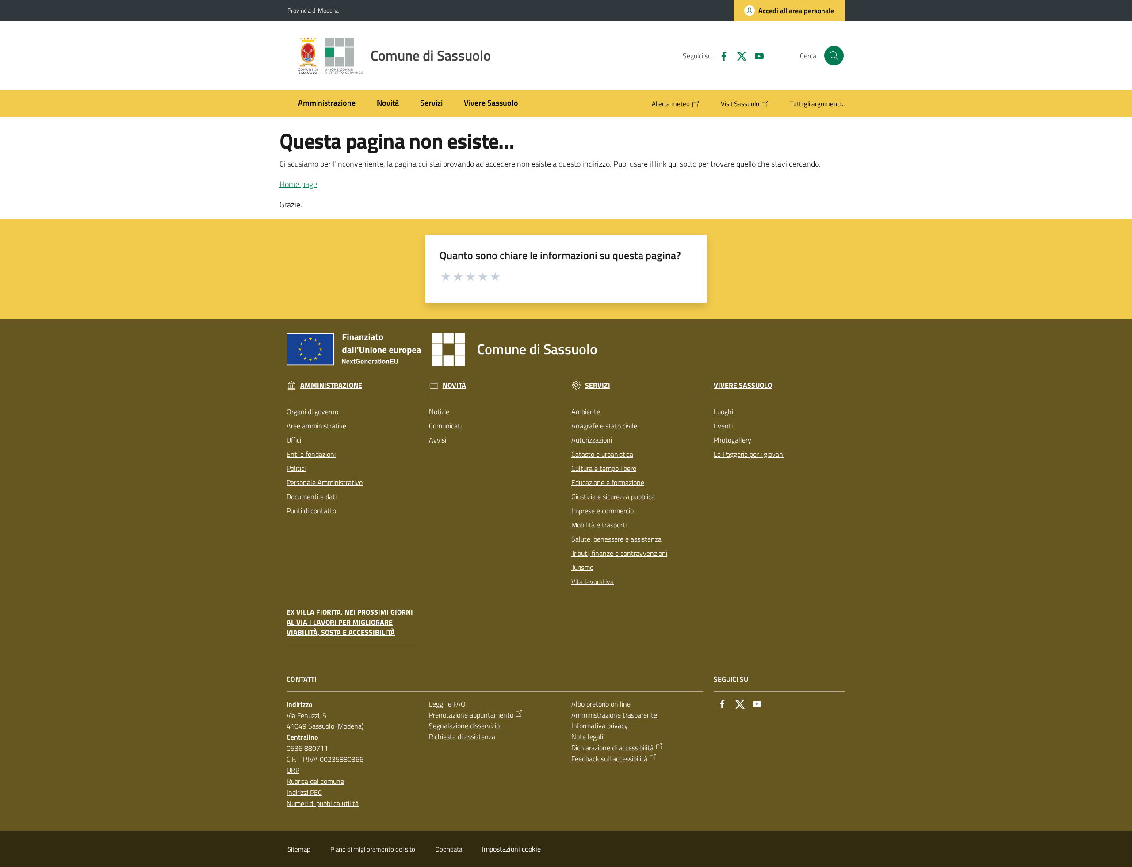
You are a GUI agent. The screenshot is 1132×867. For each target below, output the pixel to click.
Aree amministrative (316, 425)
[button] (834, 55)
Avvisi (437, 440)
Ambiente (585, 411)
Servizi (597, 385)
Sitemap (298, 849)
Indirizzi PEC (304, 792)
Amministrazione (331, 385)
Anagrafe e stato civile (604, 425)
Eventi (723, 425)
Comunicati (445, 425)
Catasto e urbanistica (602, 454)
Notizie (439, 411)
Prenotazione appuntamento (471, 715)
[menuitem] (326, 103)
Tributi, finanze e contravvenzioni (619, 553)
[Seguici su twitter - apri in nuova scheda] (738, 55)
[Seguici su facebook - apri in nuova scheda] (720, 55)
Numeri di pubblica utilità (323, 803)
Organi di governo (312, 411)
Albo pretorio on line (601, 704)
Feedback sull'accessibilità (609, 758)
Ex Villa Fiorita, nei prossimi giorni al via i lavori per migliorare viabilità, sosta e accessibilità (350, 622)
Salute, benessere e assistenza (616, 539)
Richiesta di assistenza (462, 736)
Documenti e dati (312, 496)
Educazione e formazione (607, 482)
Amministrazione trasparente (614, 715)
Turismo (582, 567)
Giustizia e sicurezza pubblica (613, 496)
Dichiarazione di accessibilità (612, 747)
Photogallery (732, 440)
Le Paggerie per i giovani (749, 454)
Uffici (294, 440)
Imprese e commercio (602, 510)
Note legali (587, 736)
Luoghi (723, 411)
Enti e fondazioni (311, 454)
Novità (454, 385)
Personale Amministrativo (325, 482)
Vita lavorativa (592, 581)
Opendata (448, 849)
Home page (298, 184)
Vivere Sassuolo (743, 385)
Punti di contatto (311, 510)
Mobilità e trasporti (599, 524)
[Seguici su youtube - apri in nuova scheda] (756, 55)
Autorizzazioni (591, 440)
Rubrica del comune (315, 781)
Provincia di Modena (313, 10)
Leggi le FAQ (447, 704)
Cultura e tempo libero (603, 468)
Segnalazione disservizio (464, 725)
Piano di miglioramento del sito (372, 849)
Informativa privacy (599, 725)
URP (293, 770)
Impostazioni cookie (511, 849)
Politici (296, 468)
